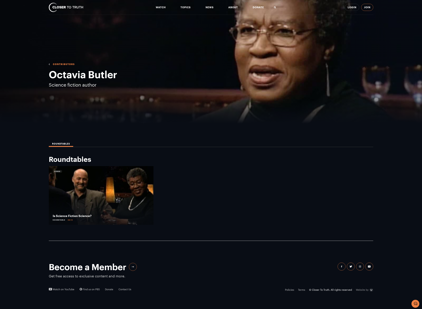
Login (352, 7)
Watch (161, 7)
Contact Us (125, 289)
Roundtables (61, 144)
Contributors (64, 64)
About (233, 7)
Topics (186, 7)
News (210, 7)
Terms (301, 289)
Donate (258, 7)
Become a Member (87, 267)
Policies (289, 289)
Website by (362, 290)
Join (367, 7)
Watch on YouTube (63, 289)
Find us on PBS (91, 289)
